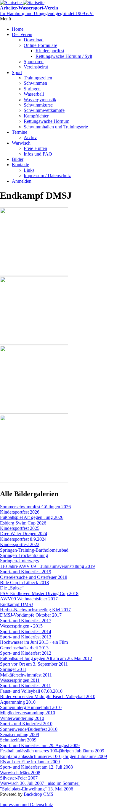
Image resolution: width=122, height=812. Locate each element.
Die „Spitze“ (12, 587)
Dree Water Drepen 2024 (23, 533)
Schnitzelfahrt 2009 (18, 739)
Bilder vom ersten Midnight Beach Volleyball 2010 (47, 696)
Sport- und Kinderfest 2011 (25, 685)
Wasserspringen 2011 (20, 680)
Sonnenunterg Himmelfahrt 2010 (31, 707)
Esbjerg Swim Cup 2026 (23, 522)
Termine (19, 132)
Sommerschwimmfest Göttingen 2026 (35, 506)
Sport (17, 72)
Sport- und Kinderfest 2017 (25, 620)
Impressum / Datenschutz (47, 175)
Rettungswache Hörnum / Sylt (64, 56)
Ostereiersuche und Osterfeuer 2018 (33, 577)
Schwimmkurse (38, 104)
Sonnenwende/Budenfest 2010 (28, 729)
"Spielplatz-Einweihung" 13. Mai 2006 (36, 788)
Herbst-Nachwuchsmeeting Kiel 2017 (35, 609)
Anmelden (21, 181)
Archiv (30, 137)
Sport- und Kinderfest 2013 (25, 636)
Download (34, 39)
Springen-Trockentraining (24, 555)
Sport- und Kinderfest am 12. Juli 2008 (36, 766)
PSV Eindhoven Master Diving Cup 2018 (39, 593)
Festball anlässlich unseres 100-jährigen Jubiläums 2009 (52, 750)
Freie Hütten (35, 148)
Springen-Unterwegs (19, 560)
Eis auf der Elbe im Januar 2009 (30, 761)
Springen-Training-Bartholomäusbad (34, 550)
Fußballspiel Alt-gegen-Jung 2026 (31, 517)
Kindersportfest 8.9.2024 (23, 539)
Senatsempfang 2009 (19, 734)
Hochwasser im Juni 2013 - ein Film (34, 642)
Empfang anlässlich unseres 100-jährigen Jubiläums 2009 (53, 756)
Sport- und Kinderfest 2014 (25, 631)
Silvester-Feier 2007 (19, 777)
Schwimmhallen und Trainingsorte (56, 126)
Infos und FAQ (38, 153)
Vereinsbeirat (36, 66)
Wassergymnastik (40, 99)
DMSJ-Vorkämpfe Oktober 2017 (31, 614)
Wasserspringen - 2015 (21, 625)
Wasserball (34, 94)
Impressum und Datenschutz (26, 804)
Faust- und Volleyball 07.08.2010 (31, 691)
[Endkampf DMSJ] (34, 273)
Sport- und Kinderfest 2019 (25, 571)
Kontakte (20, 164)
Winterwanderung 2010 (22, 718)
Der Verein (22, 34)
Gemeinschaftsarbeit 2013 (24, 647)
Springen (32, 88)
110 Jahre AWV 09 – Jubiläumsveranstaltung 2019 (47, 566)
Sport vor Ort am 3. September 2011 (34, 663)
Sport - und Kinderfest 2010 (26, 723)
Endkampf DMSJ (16, 604)
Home (17, 29)
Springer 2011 (13, 669)
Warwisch (21, 143)
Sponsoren (34, 61)
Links (29, 170)
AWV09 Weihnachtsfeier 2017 (29, 598)
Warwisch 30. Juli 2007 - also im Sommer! (40, 783)
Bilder (17, 159)
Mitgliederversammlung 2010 (27, 712)
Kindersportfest (50, 50)
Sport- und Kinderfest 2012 (25, 653)
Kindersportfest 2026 (19, 511)
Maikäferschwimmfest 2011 (26, 674)
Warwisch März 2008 (20, 772)
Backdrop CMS (38, 794)
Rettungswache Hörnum (46, 121)
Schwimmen (35, 83)
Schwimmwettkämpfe (44, 110)
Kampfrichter (36, 115)
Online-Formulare (40, 45)
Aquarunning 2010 (18, 702)
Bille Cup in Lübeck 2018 (24, 582)
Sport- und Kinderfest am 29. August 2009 (40, 745)
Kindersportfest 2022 (19, 544)
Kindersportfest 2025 (19, 528)
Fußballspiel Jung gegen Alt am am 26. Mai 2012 (46, 658)
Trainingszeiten (38, 77)
